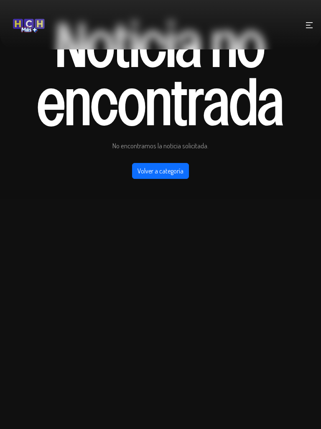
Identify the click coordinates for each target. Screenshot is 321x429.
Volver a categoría (160, 171)
